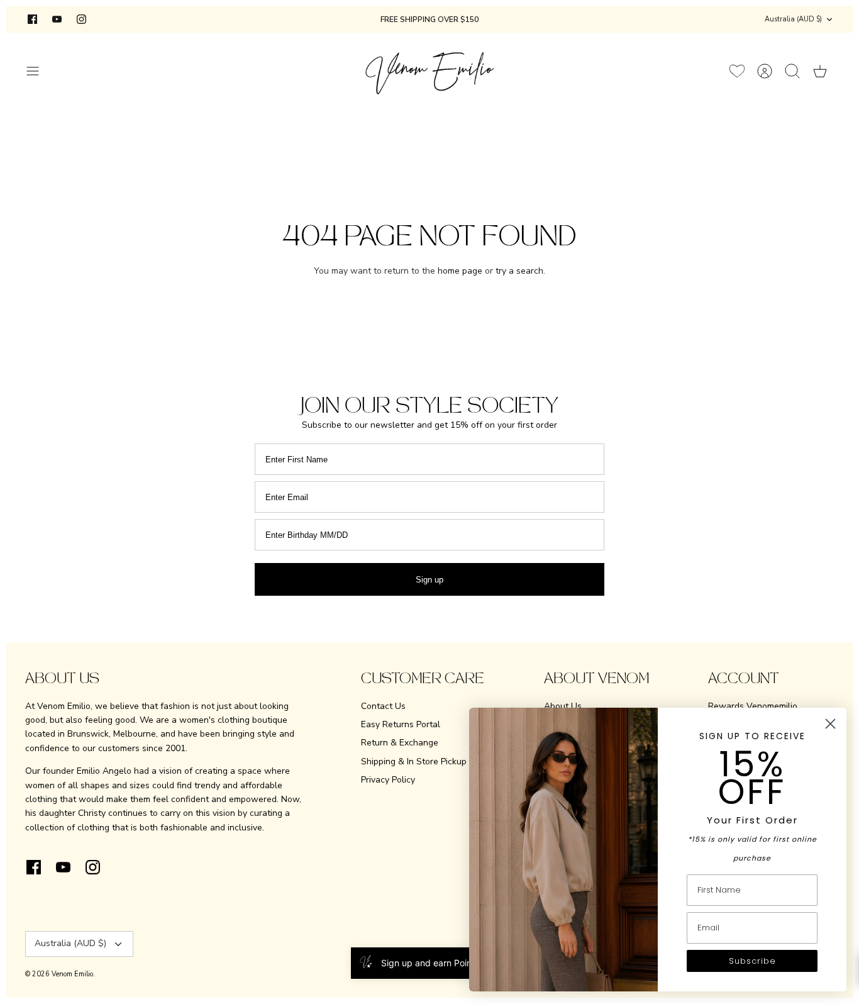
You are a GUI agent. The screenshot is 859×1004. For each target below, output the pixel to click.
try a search (519, 271)
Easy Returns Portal (400, 724)
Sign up (429, 579)
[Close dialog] (830, 724)
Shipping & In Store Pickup (414, 761)
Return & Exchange (399, 743)
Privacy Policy (388, 780)
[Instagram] (81, 19)
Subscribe (752, 961)
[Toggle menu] (39, 71)
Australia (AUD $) (793, 19)
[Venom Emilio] (429, 71)
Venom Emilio (72, 974)
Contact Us (383, 706)
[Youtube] (57, 19)
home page (460, 271)
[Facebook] (32, 19)
